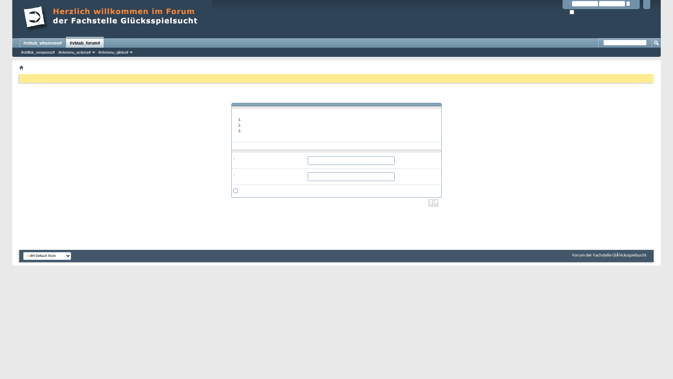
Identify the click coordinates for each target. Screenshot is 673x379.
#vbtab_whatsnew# (42, 43)
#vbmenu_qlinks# (113, 52)
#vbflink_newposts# (38, 52)
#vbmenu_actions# (75, 52)
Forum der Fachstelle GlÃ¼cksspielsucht (609, 255)
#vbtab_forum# (85, 43)
